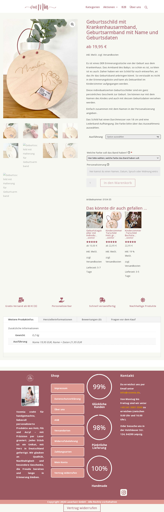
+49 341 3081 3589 (131, 407)
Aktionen (109, 7)
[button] (72, 24)
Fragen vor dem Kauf (123, 319)
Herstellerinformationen (57, 319)
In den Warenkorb (118, 183)
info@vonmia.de (130, 392)
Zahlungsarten (63, 451)
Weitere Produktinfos (20, 319)
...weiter (90, 237)
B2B (124, 7)
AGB (56, 419)
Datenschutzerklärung (67, 398)
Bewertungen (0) (91, 319)
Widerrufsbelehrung (66, 441)
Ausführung (96, 136)
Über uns (135, 7)
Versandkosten (111, 54)
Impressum (60, 388)
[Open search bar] (146, 7)
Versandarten (62, 430)
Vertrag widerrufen (65, 472)
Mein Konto (61, 462)
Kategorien (93, 7)
